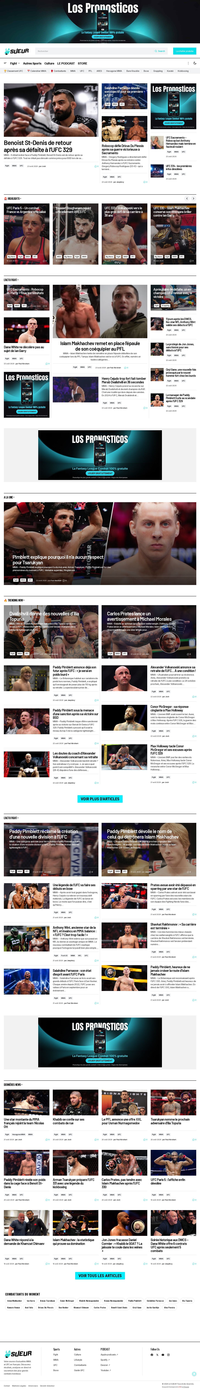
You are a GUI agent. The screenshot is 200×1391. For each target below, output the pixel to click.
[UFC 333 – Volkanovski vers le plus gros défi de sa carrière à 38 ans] (124, 234)
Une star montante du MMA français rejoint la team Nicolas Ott (24, 1123)
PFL (90, 71)
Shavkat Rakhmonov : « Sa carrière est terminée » (173, 926)
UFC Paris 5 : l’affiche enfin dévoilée (168, 1181)
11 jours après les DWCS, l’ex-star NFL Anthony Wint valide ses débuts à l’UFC (180, 321)
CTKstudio (186, 1387)
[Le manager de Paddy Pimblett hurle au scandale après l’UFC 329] (157, 400)
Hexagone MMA (114, 71)
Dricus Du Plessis (45, 1307)
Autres (77, 1349)
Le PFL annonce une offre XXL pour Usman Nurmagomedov (122, 1121)
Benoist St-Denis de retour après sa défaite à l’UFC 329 (38, 146)
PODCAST (105, 1349)
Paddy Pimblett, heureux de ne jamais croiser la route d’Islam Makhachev (170, 970)
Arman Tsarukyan (47, 1300)
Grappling (158, 71)
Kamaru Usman (13, 1307)
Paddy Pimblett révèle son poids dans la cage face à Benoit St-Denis (24, 1183)
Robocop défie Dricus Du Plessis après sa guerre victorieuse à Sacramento (123, 149)
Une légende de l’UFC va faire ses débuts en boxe (74, 886)
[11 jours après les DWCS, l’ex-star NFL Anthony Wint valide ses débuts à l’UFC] (157, 323)
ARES (99, 71)
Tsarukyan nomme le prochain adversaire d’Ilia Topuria (170, 1121)
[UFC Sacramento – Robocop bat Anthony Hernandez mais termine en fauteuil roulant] (157, 142)
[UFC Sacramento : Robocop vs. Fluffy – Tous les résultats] (26, 298)
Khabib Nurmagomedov (89, 1300)
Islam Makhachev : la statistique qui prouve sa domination (73, 1241)
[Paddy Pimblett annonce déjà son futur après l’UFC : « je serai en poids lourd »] (26, 678)
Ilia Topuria (187, 1300)
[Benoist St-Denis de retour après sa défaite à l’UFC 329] (51, 110)
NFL (79, 956)
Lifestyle (78, 1359)
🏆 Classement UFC (13, 71)
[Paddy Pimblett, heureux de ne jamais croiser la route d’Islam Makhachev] (124, 978)
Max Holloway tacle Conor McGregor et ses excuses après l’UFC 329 (171, 749)
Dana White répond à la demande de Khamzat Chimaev (24, 1241)
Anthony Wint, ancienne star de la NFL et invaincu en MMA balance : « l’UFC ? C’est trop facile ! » (74, 931)
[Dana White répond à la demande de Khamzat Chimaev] (26, 1223)
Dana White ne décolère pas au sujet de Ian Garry (24, 349)
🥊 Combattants (58, 71)
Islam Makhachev (14, 1300)
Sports (56, 1349)
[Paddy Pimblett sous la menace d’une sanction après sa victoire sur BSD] (26, 721)
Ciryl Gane (137, 1307)
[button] (5, 63)
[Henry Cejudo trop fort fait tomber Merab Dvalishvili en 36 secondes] (75, 390)
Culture (77, 1354)
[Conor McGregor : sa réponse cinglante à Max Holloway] (124, 718)
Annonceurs (33, 1386)
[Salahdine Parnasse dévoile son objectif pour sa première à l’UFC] (124, 96)
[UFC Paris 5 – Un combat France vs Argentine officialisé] (26, 234)
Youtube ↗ (106, 1370)
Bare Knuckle (132, 71)
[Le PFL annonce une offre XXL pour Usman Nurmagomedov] (124, 1102)
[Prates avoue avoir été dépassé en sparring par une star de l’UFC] (124, 896)
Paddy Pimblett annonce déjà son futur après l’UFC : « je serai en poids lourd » (74, 670)
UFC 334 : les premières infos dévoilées (179, 167)
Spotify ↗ (105, 1359)
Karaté (170, 71)
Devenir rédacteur (47, 1386)
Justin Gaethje (153, 1307)
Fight (7, 166)
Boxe (146, 71)
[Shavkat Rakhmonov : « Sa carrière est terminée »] (124, 935)
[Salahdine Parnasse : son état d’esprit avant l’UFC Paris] (26, 982)
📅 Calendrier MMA (36, 71)
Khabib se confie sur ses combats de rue (68, 1121)
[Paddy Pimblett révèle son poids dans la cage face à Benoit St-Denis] (26, 1163)
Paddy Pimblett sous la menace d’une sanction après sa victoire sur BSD (75, 713)
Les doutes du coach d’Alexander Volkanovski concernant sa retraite (75, 755)
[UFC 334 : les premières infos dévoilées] (157, 171)
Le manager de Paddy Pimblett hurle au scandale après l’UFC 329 (180, 398)
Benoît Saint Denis (119, 1307)
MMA (73, 71)
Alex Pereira (169, 1307)
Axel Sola (29, 1307)
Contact (7, 1386)
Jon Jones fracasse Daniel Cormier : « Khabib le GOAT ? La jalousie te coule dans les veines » (122, 1245)
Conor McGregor (67, 1300)
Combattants (80, 1365)
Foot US (64, 956)
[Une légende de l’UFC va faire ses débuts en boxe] (26, 896)
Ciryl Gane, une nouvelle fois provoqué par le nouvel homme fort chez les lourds (181, 372)
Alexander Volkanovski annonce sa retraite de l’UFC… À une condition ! (173, 669)
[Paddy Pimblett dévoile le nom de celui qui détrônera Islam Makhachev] (149, 849)
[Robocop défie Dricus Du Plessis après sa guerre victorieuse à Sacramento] (124, 129)
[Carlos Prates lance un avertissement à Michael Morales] (149, 632)
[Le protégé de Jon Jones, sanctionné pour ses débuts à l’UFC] (157, 349)
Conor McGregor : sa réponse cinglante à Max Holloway (169, 708)
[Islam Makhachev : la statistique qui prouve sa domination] (75, 1223)
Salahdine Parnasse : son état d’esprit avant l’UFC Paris (72, 972)
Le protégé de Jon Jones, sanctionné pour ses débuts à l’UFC (180, 347)
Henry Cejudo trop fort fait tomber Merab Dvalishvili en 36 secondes (124, 380)
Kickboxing (183, 71)
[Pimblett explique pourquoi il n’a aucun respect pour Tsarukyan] (100, 543)
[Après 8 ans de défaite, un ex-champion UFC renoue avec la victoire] (173, 298)
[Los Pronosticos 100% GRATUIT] (100, 22)
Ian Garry (31, 1300)
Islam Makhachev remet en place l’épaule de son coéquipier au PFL (100, 345)
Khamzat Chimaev (81, 1307)
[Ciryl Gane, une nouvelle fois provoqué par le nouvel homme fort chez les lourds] (157, 374)
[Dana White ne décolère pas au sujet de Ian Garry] (26, 330)
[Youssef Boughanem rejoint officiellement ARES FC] (75, 234)
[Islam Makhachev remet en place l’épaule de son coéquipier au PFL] (100, 311)
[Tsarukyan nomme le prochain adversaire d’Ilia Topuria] (173, 1102)
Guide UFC (79, 1370)
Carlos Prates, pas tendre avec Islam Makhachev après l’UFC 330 (122, 1183)
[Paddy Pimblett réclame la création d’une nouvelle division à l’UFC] (51, 849)
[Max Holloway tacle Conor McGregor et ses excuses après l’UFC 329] (124, 757)
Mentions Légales (19, 1386)
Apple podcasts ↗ (109, 1354)
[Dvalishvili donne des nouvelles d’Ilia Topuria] (51, 632)
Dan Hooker (63, 1307)
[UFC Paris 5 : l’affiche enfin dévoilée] (173, 1163)
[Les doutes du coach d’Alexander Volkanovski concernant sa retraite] (26, 764)
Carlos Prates (100, 1307)
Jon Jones (173, 1300)
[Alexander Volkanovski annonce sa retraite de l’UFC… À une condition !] (124, 678)
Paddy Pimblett (135, 1300)
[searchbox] (94, 51)
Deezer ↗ (105, 1365)
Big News (11, 257)
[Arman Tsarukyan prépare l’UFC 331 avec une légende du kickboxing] (75, 1163)
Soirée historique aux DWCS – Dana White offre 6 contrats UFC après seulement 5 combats (169, 1245)
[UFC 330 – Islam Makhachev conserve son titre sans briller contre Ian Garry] (173, 234)
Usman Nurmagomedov (113, 1300)
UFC (82, 71)
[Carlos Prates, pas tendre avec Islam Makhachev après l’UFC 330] (124, 1163)
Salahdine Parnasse (155, 1300)
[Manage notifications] (194, 1374)
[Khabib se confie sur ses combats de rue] (75, 1102)
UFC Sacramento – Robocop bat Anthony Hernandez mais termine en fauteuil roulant (181, 142)
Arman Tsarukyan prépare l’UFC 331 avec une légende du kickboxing (73, 1183)
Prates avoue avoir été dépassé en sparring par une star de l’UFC (173, 886)
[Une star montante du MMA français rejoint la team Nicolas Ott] (26, 1102)
